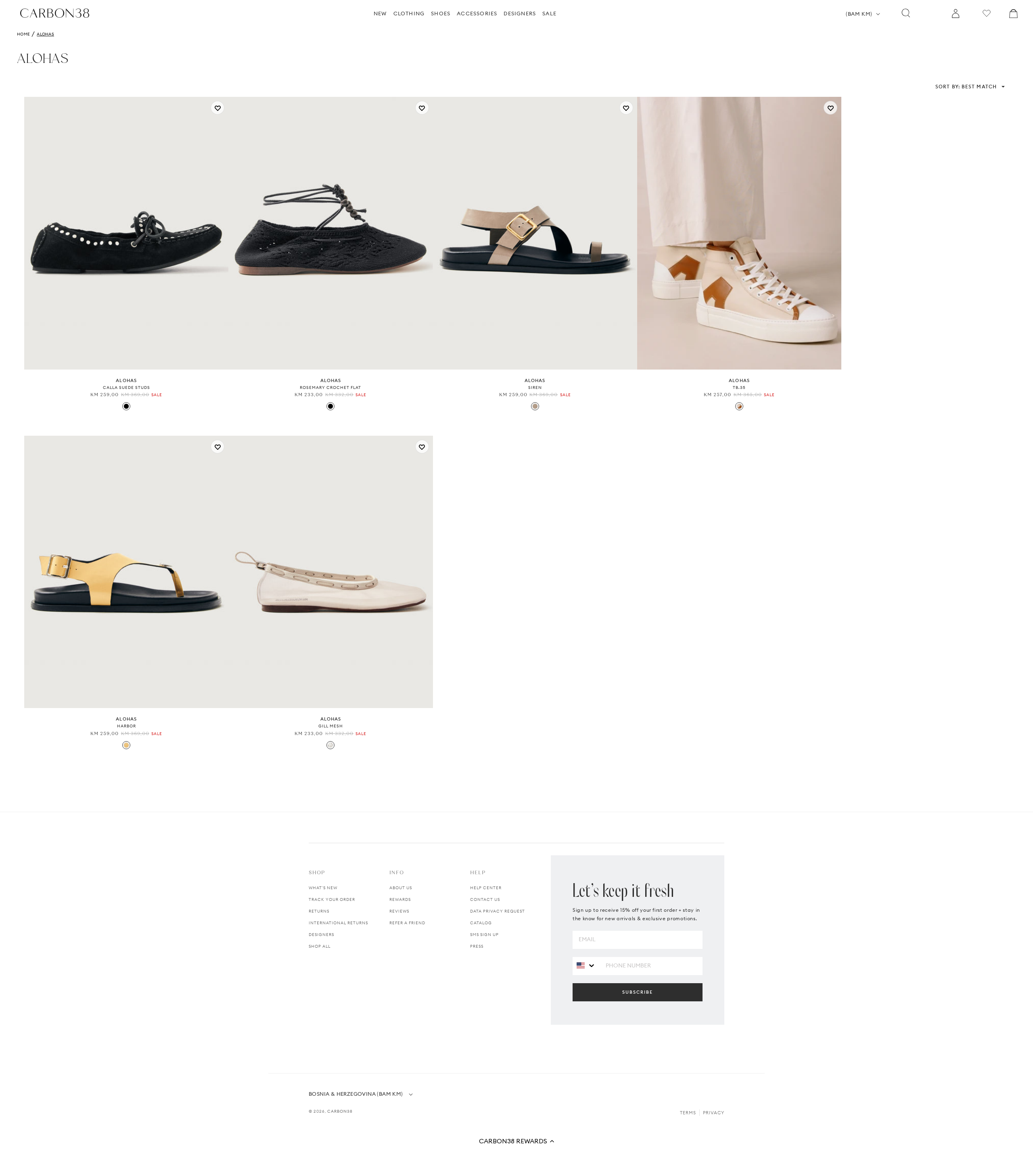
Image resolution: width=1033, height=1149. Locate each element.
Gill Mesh (330, 726)
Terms (688, 1113)
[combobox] (586, 965)
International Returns (338, 922)
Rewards (400, 899)
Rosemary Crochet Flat (330, 387)
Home (23, 34)
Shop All (319, 946)
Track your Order (332, 899)
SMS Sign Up (484, 934)
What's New (323, 887)
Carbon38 (340, 1111)
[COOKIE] (739, 406)
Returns (319, 911)
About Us (400, 887)
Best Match (966, 87)
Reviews (399, 911)
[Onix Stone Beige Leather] (535, 406)
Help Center (486, 887)
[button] (516, 1141)
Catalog (481, 922)
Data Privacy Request (497, 911)
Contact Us (485, 899)
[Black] (126, 406)
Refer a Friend (407, 922)
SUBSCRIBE (637, 992)
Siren (535, 387)
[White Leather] (330, 745)
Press (476, 946)
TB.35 (739, 387)
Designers (321, 934)
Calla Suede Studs (126, 387)
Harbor (126, 726)
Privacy (713, 1113)
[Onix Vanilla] (126, 745)
